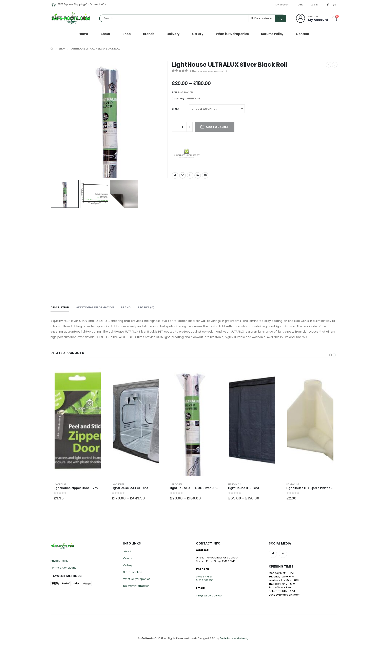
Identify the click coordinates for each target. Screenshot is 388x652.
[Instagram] (334, 4)
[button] (51, 120)
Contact (302, 34)
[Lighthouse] (187, 153)
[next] (334, 64)
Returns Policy (272, 34)
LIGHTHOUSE (193, 98)
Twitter (182, 175)
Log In (314, 4)
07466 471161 (204, 576)
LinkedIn (190, 175)
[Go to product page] (78, 421)
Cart (300, 4)
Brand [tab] (126, 307)
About (105, 34)
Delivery (173, 34)
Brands (148, 34)
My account (282, 4)
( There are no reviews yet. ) (208, 71)
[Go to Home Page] (52, 48)
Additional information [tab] (95, 307)
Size (175, 109)
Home (83, 34)
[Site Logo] (71, 18)
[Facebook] (328, 4)
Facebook (175, 175)
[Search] (280, 18)
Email (205, 175)
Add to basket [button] (98, 369)
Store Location (132, 572)
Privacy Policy (59, 561)
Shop (126, 34)
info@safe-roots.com (210, 595)
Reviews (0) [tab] (146, 307)
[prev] (328, 64)
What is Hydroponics (232, 34)
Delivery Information (136, 586)
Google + (197, 175)
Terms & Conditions (63, 568)
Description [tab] (60, 307)
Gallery (197, 34)
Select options (156, 369)
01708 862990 (204, 580)
